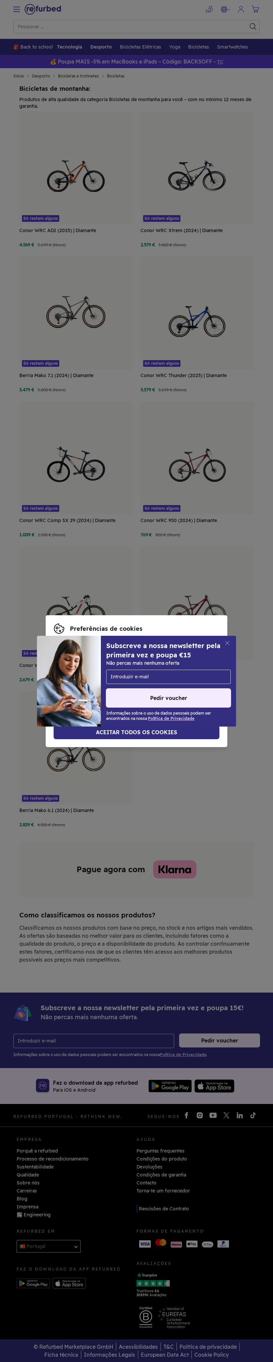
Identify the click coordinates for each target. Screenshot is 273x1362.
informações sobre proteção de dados (98, 678)
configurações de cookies (84, 671)
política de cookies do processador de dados (105, 685)
